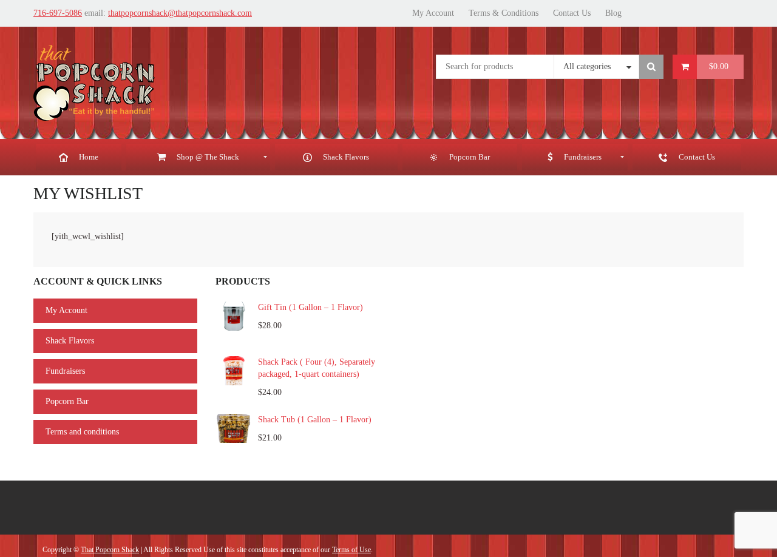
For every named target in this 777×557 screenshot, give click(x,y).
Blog (613, 13)
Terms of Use (351, 549)
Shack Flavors (70, 340)
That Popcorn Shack (110, 549)
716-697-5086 (57, 13)
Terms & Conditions (503, 13)
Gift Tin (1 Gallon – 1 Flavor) (310, 307)
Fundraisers (65, 371)
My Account (433, 13)
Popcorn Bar (67, 401)
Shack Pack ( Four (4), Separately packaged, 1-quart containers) (316, 368)
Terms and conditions (82, 431)
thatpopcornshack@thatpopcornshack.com (180, 13)
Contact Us (572, 13)
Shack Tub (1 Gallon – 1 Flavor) (315, 419)
